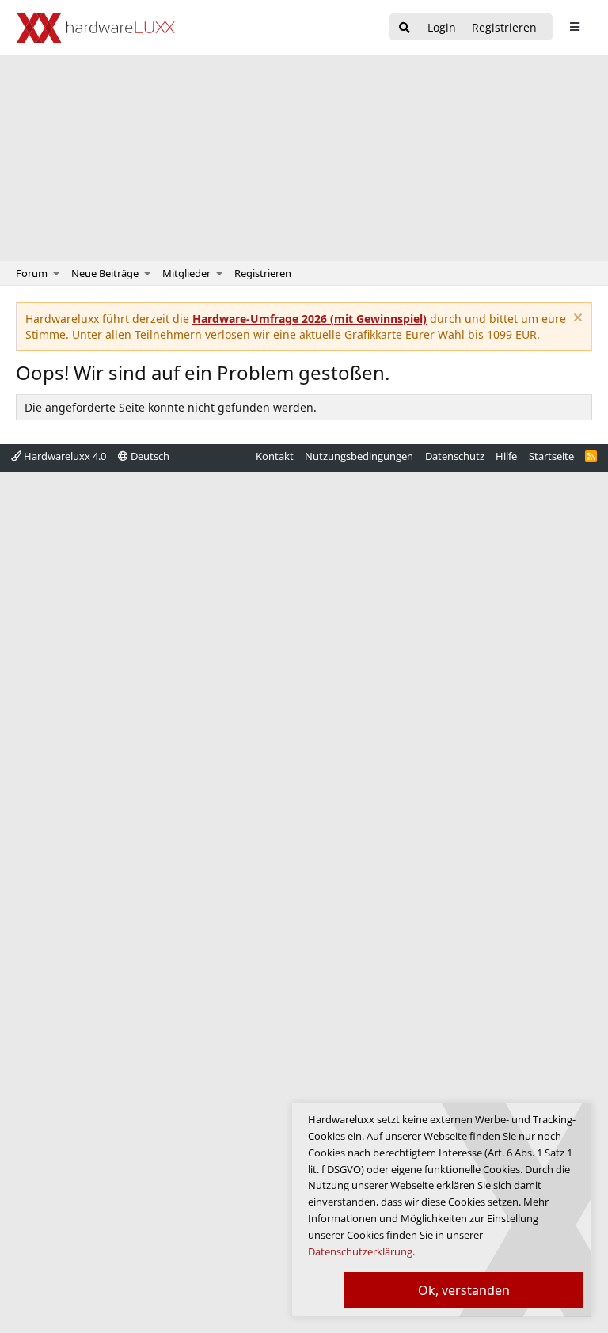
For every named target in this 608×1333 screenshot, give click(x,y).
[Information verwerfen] (576, 319)
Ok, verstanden (464, 1290)
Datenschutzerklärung (360, 1251)
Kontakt (275, 456)
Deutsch (148, 456)
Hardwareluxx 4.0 (63, 456)
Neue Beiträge (105, 273)
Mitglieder (186, 273)
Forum (32, 273)
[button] (56, 273)
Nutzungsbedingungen (359, 456)
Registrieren (262, 273)
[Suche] (405, 28)
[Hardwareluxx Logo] (96, 27)
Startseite (551, 456)
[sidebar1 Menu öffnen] (574, 26)
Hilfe (506, 456)
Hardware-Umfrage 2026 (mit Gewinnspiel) (309, 318)
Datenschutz (454, 456)
